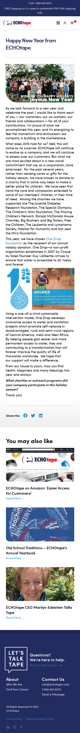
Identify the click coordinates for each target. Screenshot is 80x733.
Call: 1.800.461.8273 (40, 3)
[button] (58, 23)
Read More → (15, 498)
